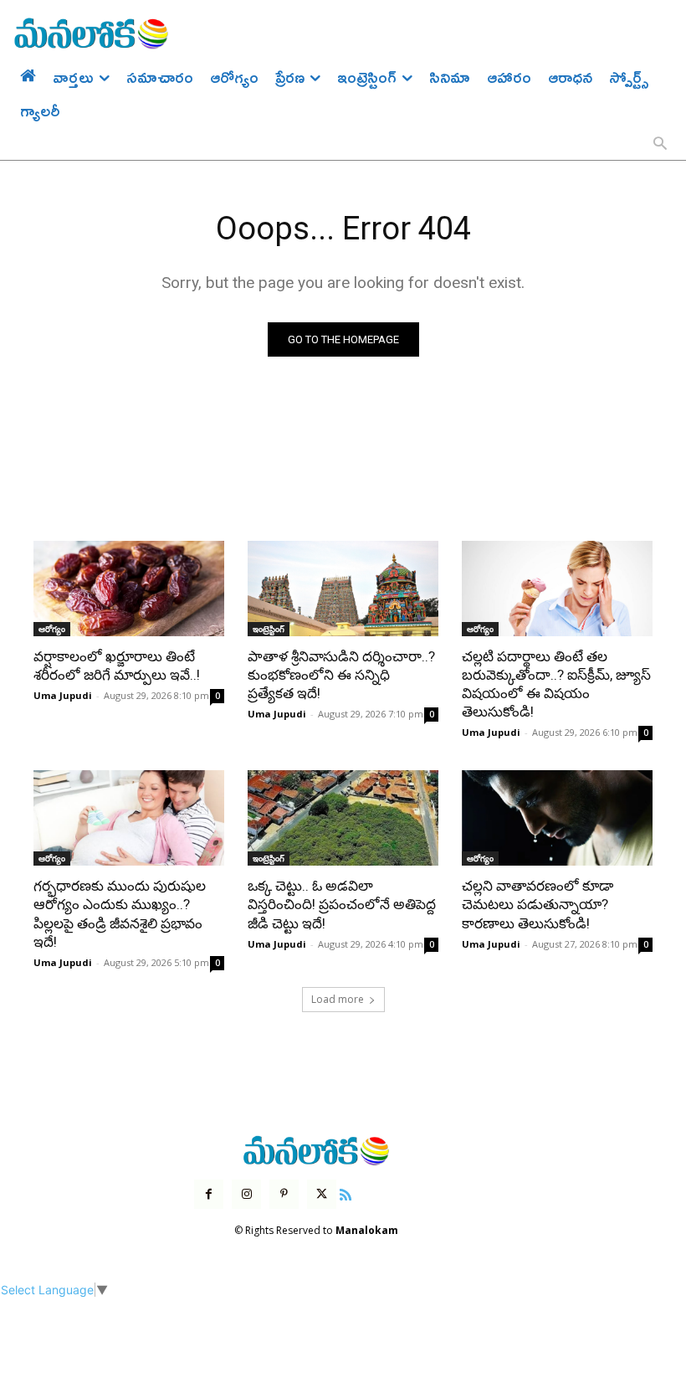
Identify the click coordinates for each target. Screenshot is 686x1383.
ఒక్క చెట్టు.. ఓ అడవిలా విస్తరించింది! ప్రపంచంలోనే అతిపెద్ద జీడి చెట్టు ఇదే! (342, 904)
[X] (321, 1194)
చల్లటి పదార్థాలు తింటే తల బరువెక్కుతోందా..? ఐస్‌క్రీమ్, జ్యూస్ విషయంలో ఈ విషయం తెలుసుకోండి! (556, 684)
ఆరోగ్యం (51, 629)
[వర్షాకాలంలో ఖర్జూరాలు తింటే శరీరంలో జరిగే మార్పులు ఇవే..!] (128, 588)
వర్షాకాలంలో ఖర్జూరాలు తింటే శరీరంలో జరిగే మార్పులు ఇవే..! (116, 665)
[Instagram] (246, 1194)
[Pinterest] (284, 1194)
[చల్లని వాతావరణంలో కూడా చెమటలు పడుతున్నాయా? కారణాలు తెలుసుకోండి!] (557, 818)
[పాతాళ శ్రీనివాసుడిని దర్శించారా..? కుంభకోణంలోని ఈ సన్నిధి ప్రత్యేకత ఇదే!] (343, 588)
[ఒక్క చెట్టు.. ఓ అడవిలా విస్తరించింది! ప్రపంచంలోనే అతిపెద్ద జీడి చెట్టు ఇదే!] (343, 818)
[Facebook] (208, 1194)
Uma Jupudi (62, 695)
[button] (660, 145)
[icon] (345, 1192)
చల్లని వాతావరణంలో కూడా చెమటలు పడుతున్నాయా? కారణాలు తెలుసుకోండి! (537, 904)
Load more (337, 999)
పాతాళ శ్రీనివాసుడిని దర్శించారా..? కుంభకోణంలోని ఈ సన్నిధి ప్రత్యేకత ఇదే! (341, 675)
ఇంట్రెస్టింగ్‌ (268, 629)
